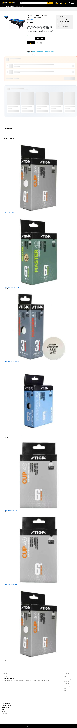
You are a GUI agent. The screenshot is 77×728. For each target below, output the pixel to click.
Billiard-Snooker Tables (21, 9)
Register (72, 3)
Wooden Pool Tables (31, 9)
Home (3, 9)
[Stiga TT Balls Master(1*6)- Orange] (38, 252)
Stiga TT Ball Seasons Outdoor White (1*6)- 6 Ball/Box (16, 435)
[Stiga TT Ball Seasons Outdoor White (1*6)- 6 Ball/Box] (38, 400)
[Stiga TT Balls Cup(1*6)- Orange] (38, 177)
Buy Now (31, 43)
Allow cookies (69, 726)
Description (8, 129)
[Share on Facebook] (30, 55)
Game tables (13, 9)
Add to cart (39, 38)
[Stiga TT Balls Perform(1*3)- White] (38, 326)
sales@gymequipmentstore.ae (8, 681)
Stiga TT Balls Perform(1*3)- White (12, 361)
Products (7, 9)
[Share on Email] (43, 55)
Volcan (31, 19)
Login (72, 2)
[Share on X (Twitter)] (33, 55)
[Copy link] (46, 55)
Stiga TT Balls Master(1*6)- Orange (12, 287)
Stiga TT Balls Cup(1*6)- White (11, 510)
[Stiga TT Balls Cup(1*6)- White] (38, 475)
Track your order (19, 6)
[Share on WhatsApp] (41, 55)
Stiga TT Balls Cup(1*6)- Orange (11, 212)
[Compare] (41, 43)
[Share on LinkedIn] (38, 55)
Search (49, 2)
